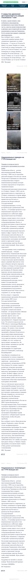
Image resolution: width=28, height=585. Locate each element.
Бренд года (12, 6)
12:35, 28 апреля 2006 (22, 463)
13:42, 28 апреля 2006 (22, 152)
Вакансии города (4, 6)
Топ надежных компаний (22, 6)
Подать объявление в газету (10, 2)
